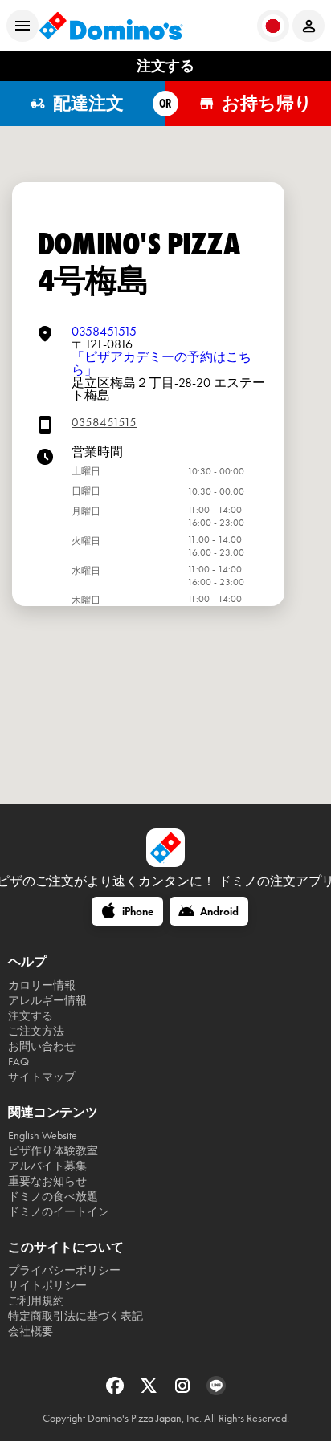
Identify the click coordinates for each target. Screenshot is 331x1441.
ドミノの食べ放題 (53, 1196)
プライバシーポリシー (64, 1270)
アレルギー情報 (47, 1000)
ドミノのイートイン (58, 1212)
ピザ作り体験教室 (53, 1151)
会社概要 (30, 1331)
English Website (42, 1135)
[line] (216, 1390)
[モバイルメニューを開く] (22, 26)
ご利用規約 (36, 1301)
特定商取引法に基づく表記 (75, 1316)
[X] (150, 1390)
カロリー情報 (42, 985)
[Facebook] (116, 1390)
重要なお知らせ (47, 1181)
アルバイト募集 (47, 1166)
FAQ (18, 1062)
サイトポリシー (47, 1285)
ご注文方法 (36, 1031)
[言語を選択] (273, 26)
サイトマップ (42, 1077)
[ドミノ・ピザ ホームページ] (111, 25)
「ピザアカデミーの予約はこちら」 (161, 363)
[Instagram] (184, 1390)
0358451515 (104, 331)
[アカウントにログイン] (308, 26)
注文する (30, 1016)
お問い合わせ (42, 1046)
